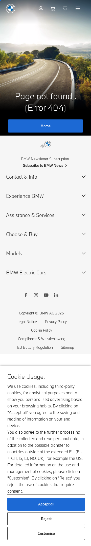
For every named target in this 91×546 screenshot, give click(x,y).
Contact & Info (21, 177)
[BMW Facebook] (25, 295)
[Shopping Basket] (53, 8)
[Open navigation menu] (78, 8)
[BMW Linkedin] (56, 295)
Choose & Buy (22, 234)
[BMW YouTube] (46, 295)
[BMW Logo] (10, 8)
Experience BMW (25, 196)
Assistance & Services (30, 215)
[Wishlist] (65, 8)
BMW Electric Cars (26, 272)
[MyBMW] (41, 8)
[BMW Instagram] (35, 295)
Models (14, 253)
